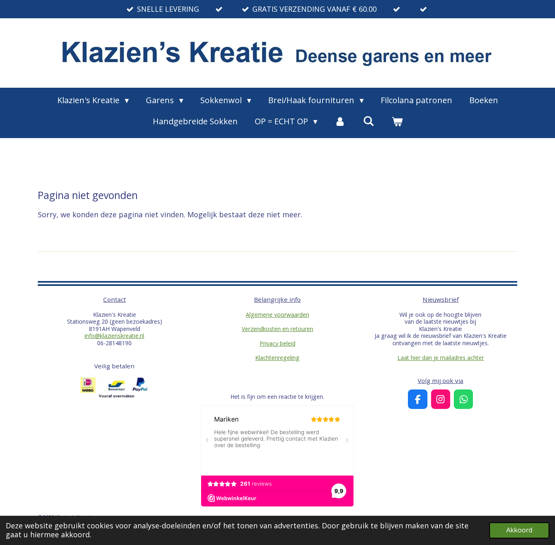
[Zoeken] (368, 121)
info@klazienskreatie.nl (114, 336)
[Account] (340, 121)
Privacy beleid (277, 343)
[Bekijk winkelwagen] (397, 121)
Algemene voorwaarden (277, 314)
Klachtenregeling (277, 357)
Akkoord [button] (519, 530)
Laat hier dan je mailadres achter (440, 357)
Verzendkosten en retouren (277, 329)
